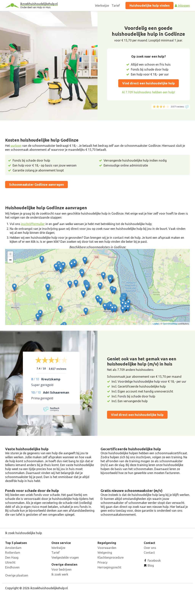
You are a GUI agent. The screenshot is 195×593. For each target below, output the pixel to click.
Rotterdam (12, 552)
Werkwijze (102, 5)
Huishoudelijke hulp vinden (149, 5)
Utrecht (10, 562)
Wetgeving (105, 552)
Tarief (116, 5)
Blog (150, 565)
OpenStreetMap (170, 323)
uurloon (16, 145)
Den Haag (11, 557)
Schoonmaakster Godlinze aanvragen (36, 184)
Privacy (102, 562)
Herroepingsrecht (109, 567)
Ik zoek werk (59, 574)
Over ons (150, 547)
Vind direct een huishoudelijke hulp (148, 83)
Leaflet (156, 323)
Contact (149, 552)
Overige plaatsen (16, 575)
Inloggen (183, 5)
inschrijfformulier (33, 224)
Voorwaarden (107, 547)
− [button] (10, 260)
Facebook (154, 560)
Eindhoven (12, 567)
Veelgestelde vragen (65, 557)
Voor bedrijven (61, 569)
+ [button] (10, 254)
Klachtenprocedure (111, 557)
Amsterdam (13, 547)
